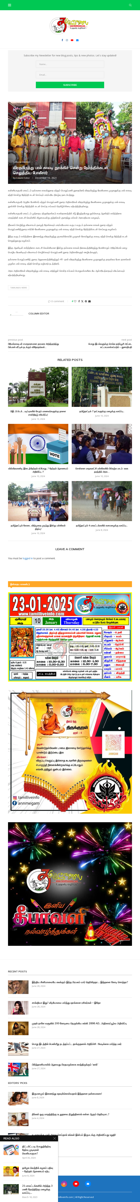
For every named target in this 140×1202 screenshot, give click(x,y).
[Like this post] (75, 301)
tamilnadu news (18, 287)
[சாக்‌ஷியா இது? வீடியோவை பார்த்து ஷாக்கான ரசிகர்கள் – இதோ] (18, 1008)
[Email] (77, 40)
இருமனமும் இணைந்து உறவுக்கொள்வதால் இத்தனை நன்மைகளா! (67, 1093)
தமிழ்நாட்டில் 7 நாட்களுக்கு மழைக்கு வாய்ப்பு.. (101, 411)
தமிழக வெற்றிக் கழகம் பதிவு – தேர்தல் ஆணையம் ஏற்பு (37, 1169)
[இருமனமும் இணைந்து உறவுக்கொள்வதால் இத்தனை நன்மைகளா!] (18, 1098)
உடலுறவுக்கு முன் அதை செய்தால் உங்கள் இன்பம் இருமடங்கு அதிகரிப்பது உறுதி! (74, 1134)
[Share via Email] (89, 301)
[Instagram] (67, 40)
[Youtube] (72, 40)
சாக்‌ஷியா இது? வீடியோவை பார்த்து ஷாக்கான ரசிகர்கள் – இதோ (66, 1002)
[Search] (130, 5)
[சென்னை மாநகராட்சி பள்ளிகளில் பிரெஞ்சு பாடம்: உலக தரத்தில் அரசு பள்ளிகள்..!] (102, 444)
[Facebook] (62, 40)
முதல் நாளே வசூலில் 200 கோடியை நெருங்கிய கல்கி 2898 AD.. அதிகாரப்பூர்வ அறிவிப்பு (79, 1023)
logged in (28, 558)
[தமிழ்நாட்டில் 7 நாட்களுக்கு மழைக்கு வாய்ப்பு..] (102, 387)
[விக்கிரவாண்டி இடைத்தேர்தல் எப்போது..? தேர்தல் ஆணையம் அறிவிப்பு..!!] (38, 444)
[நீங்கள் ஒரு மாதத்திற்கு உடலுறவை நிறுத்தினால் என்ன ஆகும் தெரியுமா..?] (18, 1119)
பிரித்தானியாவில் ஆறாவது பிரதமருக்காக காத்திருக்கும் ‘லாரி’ (65, 1064)
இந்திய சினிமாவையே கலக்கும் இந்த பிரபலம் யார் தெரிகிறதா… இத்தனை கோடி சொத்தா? (80, 982)
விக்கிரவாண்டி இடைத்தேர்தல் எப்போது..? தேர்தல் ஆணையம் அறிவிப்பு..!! (38, 470)
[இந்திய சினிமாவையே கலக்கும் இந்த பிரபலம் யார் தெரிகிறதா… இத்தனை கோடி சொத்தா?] (18, 987)
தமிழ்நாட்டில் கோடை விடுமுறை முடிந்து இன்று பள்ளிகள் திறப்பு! (38, 527)
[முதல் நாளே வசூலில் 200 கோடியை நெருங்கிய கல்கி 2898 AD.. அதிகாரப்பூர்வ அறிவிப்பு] (18, 1028)
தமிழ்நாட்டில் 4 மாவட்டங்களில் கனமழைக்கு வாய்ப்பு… (102, 525)
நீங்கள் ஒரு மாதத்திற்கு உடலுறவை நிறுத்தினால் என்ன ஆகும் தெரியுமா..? (70, 1114)
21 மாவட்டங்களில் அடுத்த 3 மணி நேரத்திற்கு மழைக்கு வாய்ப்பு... (37, 1189)
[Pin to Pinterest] (86, 301)
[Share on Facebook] (79, 301)
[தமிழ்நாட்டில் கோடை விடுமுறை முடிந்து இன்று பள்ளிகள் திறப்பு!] (38, 501)
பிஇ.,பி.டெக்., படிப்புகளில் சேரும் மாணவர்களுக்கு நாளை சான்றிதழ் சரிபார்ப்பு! (38, 413)
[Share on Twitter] (82, 301)
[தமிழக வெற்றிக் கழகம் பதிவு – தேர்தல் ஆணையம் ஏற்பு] (11, 1171)
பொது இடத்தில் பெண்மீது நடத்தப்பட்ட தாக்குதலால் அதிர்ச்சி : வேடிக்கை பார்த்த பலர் (77, 1044)
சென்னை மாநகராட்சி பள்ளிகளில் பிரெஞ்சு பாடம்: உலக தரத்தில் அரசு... (101, 470)
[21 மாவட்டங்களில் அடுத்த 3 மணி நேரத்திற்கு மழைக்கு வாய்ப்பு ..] (11, 1189)
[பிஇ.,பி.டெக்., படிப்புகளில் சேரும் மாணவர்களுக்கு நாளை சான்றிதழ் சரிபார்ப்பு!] (38, 387)
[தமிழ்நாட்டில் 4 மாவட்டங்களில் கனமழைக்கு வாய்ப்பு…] (102, 501)
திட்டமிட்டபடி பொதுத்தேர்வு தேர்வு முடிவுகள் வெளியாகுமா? (36, 1150)
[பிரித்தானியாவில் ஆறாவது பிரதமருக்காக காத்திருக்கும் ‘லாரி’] (18, 1069)
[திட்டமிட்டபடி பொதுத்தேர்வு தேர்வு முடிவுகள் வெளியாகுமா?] (11, 1150)
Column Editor (23, 178)
